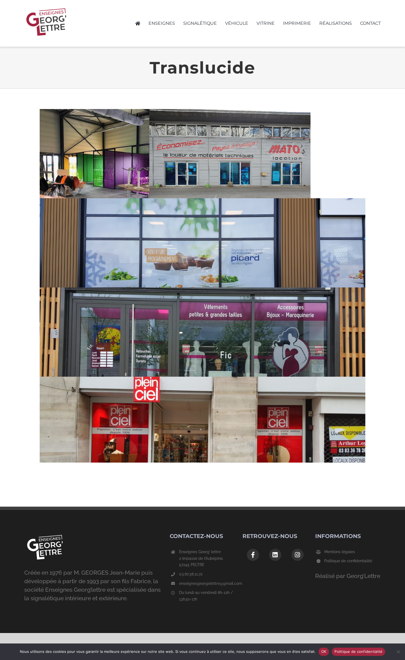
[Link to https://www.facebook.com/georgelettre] (253, 555)
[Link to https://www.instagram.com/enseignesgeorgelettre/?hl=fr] (297, 555)
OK (323, 651)
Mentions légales (339, 552)
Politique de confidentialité (348, 561)
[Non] (398, 651)
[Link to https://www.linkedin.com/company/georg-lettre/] (275, 555)
